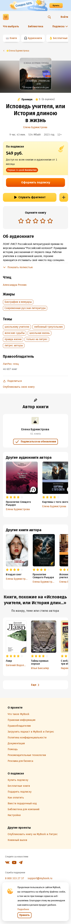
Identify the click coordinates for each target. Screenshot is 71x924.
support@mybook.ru (40, 878)
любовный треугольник (48, 326)
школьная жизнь (39, 333)
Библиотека (35, 26)
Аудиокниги (35, 38)
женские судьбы (15, 333)
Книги (13, 38)
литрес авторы (14, 345)
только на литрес (37, 339)
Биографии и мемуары (18, 301)
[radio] (21, 221)
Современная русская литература (25, 308)
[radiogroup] (35, 221)
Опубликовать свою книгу (19, 386)
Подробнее (23, 909)
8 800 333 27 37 (14, 878)
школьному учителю (17, 326)
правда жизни (13, 339)
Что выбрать (11, 26)
